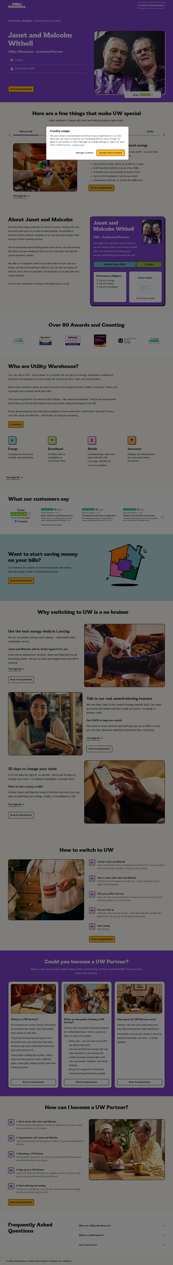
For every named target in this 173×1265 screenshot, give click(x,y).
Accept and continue (110, 153)
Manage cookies (84, 153)
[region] (87, 143)
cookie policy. (78, 145)
